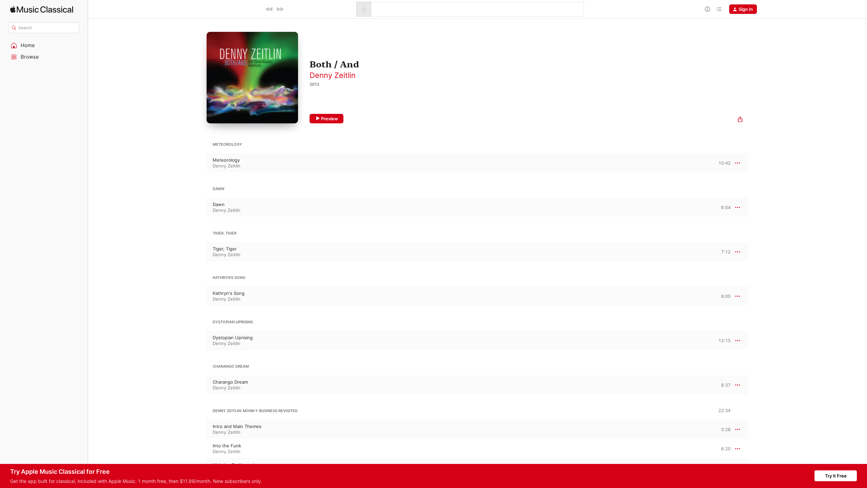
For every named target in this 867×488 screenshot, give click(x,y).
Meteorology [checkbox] (226, 160)
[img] (41, 9)
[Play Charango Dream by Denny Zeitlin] (200, 385)
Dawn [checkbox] (219, 204)
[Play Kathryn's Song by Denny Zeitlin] (200, 296)
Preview (329, 118)
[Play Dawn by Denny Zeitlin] (200, 207)
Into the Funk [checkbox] (227, 445)
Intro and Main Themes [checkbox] (237, 426)
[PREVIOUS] (269, 9)
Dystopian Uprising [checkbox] (233, 337)
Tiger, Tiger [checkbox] (225, 248)
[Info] (707, 9)
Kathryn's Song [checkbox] (229, 293)
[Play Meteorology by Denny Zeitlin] (200, 163)
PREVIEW (723, 163)
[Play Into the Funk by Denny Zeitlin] (200, 448)
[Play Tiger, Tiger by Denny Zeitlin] (200, 252)
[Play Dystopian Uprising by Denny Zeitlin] (200, 340)
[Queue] (719, 9)
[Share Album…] (740, 120)
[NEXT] (280, 9)
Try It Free (836, 476)
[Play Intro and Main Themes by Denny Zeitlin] (200, 429)
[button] (44, 45)
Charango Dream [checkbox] (230, 382)
